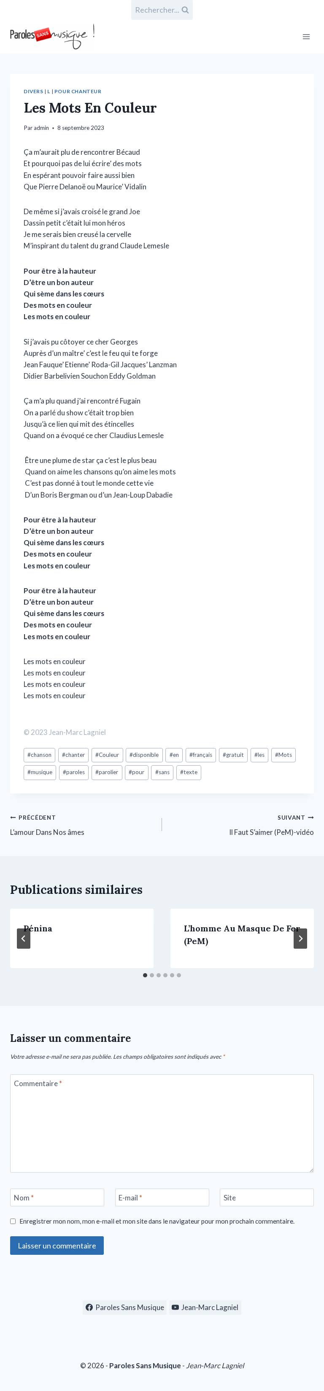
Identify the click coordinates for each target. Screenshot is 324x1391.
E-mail (130, 1197)
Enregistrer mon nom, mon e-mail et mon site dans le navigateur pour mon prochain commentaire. (156, 1221)
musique (39, 772)
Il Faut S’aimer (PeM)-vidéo (271, 825)
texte (188, 772)
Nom (24, 1197)
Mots (283, 754)
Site (230, 1197)
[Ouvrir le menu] (306, 36)
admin (41, 127)
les (259, 754)
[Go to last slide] (23, 938)
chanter (73, 754)
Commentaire (38, 1083)
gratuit (233, 754)
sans (162, 772)
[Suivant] (300, 938)
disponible (144, 754)
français (200, 754)
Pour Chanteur (78, 91)
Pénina (38, 928)
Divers (33, 91)
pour (136, 772)
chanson (39, 754)
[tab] (145, 975)
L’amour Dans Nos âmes (47, 825)
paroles (74, 772)
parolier (106, 772)
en (174, 754)
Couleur (107, 754)
